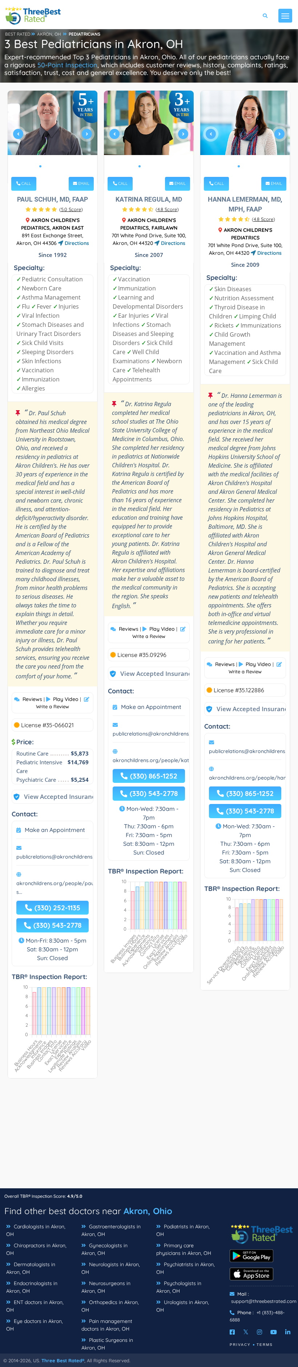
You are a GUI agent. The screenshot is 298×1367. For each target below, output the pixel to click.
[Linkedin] (287, 1332)
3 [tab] (52, 166)
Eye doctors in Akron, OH (34, 1325)
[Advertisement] (149, 1137)
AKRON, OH (49, 34)
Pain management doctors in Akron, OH (106, 1325)
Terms (265, 1345)
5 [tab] (64, 166)
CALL (25, 183)
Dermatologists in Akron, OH (30, 1268)
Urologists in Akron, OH (182, 1306)
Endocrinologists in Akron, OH (31, 1287)
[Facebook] (232, 1332)
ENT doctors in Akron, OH (35, 1306)
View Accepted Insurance (54, 796)
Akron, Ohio (148, 1210)
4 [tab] (58, 166)
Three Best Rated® (62, 1360)
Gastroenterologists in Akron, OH (111, 1230)
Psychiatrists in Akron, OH (185, 1268)
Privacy (240, 1345)
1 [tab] (40, 166)
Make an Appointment (55, 829)
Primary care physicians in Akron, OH (183, 1249)
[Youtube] (273, 1332)
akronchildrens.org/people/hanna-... (253, 777)
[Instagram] (259, 1332)
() (71, 209)
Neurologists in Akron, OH (110, 1268)
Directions (76, 243)
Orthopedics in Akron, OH (110, 1306)
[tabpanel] (53, 137)
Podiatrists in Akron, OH (183, 1230)
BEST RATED (18, 34)
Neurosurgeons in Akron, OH (105, 1287)
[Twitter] (246, 1332)
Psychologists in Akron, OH (178, 1287)
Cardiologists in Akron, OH (35, 1230)
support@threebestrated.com (264, 1301)
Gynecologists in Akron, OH (104, 1249)
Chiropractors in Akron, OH (36, 1249)
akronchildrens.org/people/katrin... (155, 760)
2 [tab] (46, 166)
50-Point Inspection (67, 65)
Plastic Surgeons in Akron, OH (107, 1344)
